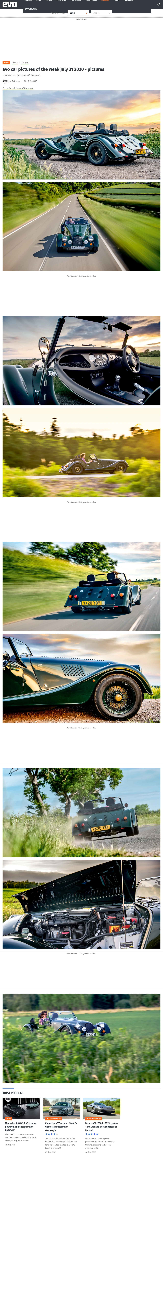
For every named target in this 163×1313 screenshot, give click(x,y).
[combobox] (69, 13)
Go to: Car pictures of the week (18, 88)
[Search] (158, 4)
